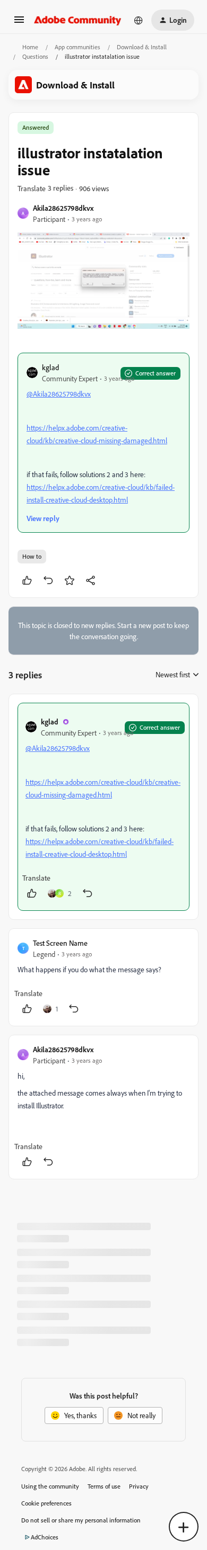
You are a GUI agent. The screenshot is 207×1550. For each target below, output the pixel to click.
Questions (35, 56)
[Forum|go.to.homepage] (78, 20)
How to (31, 556)
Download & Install (142, 47)
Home (30, 47)
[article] (103, 807)
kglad (50, 367)
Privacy (139, 1486)
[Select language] (138, 20)
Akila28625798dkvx (63, 207)
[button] (19, 23)
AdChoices (44, 1537)
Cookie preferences (46, 1503)
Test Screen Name (60, 942)
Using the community (50, 1486)
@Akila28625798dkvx (59, 393)
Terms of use (104, 1486)
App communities (77, 47)
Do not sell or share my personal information (81, 1520)
